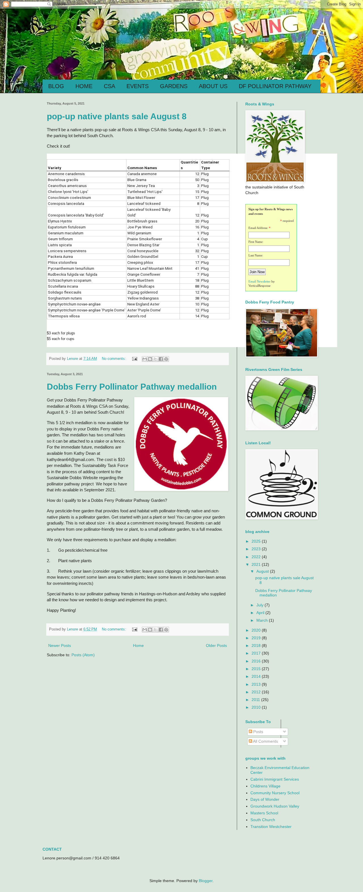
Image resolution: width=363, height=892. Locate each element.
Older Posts (216, 645)
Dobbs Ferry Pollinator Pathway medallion (132, 386)
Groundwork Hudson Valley (274, 806)
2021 (257, 564)
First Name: (255, 241)
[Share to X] (155, 359)
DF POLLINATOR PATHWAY (275, 86)
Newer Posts (59, 645)
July (260, 605)
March (262, 620)
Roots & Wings (112, 26)
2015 (257, 668)
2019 (257, 638)
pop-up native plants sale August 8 (117, 116)
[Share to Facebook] (161, 359)
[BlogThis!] (150, 359)
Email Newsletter (259, 281)
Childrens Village (265, 786)
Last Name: (255, 255)
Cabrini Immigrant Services (274, 779)
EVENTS (137, 86)
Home (138, 645)
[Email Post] (134, 359)
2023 (257, 549)
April (260, 612)
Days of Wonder (264, 799)
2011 (256, 699)
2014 (257, 676)
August (263, 571)
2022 (257, 557)
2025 (257, 541)
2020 (257, 630)
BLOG (56, 86)
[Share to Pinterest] (166, 359)
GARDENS (173, 86)
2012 (257, 692)
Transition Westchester (271, 826)
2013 (257, 684)
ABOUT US (213, 86)
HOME (83, 86)
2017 (257, 653)
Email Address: (258, 228)
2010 (257, 707)
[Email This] (144, 359)
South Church (262, 819)
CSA (109, 86)
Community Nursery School (274, 793)
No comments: (114, 359)
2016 (257, 661)
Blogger (205, 880)
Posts (257, 731)
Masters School (264, 813)
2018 (257, 645)
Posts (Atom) (83, 655)
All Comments (265, 741)
